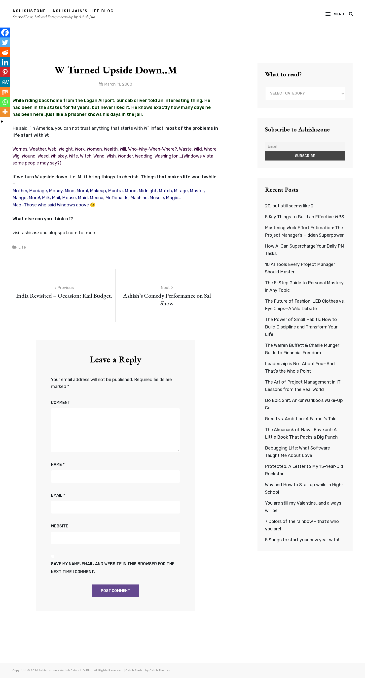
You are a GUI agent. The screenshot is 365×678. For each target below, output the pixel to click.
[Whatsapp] (5, 102)
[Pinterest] (5, 72)
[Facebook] (5, 32)
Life (22, 247)
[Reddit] (5, 52)
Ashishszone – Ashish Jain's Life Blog (63, 11)
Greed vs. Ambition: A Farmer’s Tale (300, 418)
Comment (60, 402)
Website (59, 526)
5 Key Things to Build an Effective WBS (304, 217)
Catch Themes (159, 670)
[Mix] (5, 92)
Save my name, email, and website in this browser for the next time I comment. (113, 567)
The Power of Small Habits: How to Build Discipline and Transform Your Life (301, 327)
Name (58, 464)
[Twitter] (5, 42)
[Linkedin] (5, 62)
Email (58, 495)
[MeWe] (5, 82)
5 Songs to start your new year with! (302, 540)
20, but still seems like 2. (290, 206)
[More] (5, 112)
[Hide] (2, 122)
